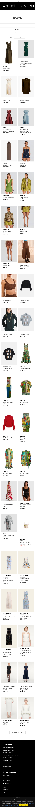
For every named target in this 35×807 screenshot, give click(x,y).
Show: (11, 37)
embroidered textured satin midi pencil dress (26, 63)
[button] (22, 6)
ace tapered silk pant (25, 438)
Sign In (5, 787)
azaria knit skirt (25, 267)
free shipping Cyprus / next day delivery (17, 1)
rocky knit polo (7, 438)
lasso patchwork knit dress (8, 403)
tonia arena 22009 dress (8, 617)
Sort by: (11, 35)
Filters (17, 29)
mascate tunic (7, 335)
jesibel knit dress (8, 197)
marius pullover (24, 335)
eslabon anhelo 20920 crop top (25, 542)
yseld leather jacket (24, 198)
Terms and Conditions (9, 769)
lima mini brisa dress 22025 (24, 579)
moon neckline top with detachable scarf (26, 652)
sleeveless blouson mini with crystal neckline (9, 688)
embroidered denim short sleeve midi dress (25, 131)
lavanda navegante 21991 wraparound (8, 580)
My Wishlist (6, 792)
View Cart (6, 789)
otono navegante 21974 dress (25, 617)
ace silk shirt (24, 402)
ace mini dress (24, 473)
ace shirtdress (7, 473)
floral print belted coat (8, 536)
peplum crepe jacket (24, 723)
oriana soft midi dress (8, 505)
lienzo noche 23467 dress (7, 653)
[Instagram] (21, 797)
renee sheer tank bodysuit (25, 505)
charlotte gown (25, 368)
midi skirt (5, 722)
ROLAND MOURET (24, 649)
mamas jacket (24, 301)
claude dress (7, 101)
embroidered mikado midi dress (8, 130)
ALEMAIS (22, 367)
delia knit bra (7, 301)
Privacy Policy (7, 766)
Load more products (17, 732)
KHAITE (5, 67)
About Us (5, 764)
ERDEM (22, 60)
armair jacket (24, 101)
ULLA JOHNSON (24, 265)
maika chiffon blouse (7, 232)
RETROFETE (23, 163)
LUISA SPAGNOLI (24, 299)
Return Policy (6, 780)
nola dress (6, 68)
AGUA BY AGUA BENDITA (24, 538)
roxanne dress (7, 165)
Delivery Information (8, 778)
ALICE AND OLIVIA (7, 503)
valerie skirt (23, 231)
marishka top (24, 165)
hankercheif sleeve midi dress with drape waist (26, 688)
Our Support (6, 775)
